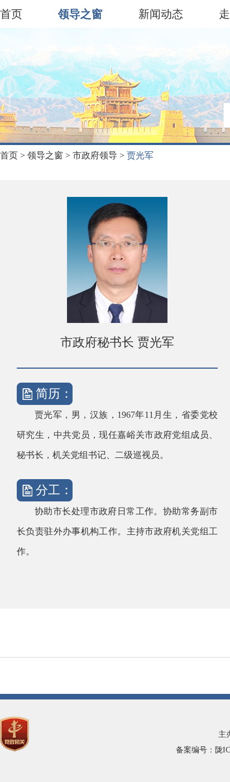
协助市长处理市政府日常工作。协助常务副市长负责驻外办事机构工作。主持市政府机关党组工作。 (117, 531)
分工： (54, 490)
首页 (11, 14)
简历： (54, 393)
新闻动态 (160, 14)
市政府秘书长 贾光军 (117, 342)
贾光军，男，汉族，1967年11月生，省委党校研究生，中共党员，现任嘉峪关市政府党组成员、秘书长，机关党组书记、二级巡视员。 (117, 435)
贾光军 (140, 155)
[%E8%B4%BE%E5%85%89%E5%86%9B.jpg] (117, 260)
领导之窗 (80, 14)
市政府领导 (100, 155)
